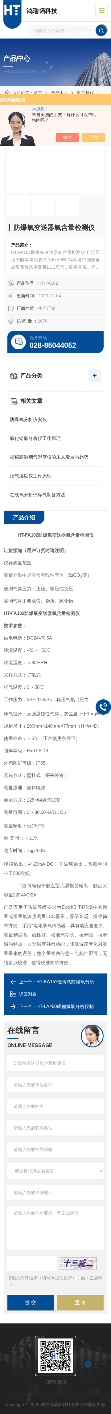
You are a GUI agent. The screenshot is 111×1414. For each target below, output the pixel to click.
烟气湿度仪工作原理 (30, 475)
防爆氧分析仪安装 (28, 419)
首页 (38, 93)
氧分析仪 (85, 93)
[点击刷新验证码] (78, 1263)
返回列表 (27, 994)
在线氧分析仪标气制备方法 (37, 494)
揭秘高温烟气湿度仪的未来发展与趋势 (49, 457)
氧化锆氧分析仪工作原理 (35, 438)
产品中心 (59, 93)
